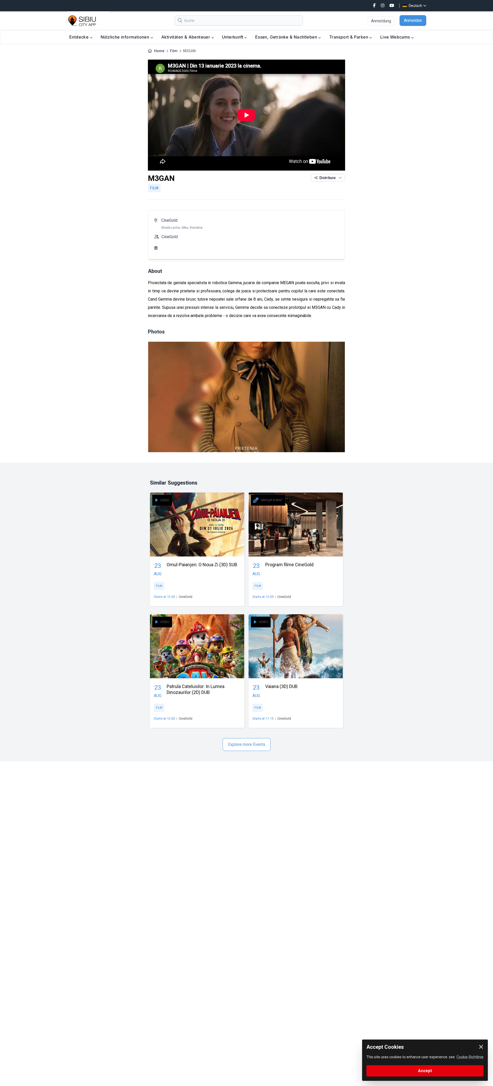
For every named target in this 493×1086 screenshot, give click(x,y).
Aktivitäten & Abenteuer (186, 37)
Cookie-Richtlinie (470, 1057)
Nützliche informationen (125, 37)
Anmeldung (381, 20)
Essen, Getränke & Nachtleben (286, 37)
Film (173, 51)
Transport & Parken (349, 37)
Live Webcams (395, 37)
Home (159, 51)
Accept (425, 1070)
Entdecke (79, 37)
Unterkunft (233, 37)
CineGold (169, 220)
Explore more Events (246, 744)
